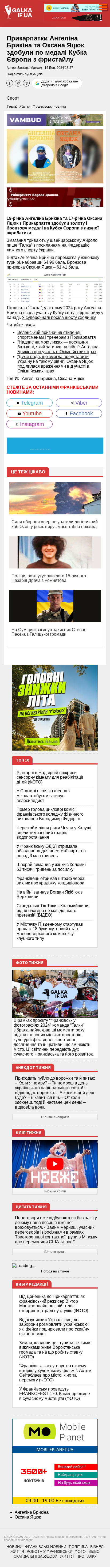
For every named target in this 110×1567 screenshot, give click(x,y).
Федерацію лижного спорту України (48, 247)
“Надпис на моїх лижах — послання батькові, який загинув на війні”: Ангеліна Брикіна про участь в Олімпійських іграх (58, 347)
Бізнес (97, 1547)
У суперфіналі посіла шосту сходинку (58, 317)
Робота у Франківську (49, 1551)
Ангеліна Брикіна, (40, 378)
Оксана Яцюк (71, 378)
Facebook (80, 413)
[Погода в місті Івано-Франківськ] (55, 1265)
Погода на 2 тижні (55, 1271)
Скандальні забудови (35, 1556)
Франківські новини (49, 106)
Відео (94, 1551)
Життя (24, 106)
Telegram (31, 403)
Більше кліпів (55, 1191)
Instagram (31, 424)
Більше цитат (55, 1252)
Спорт (13, 98)
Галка (25, 245)
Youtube (31, 413)
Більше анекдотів (55, 1117)
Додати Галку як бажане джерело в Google (59, 83)
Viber (81, 403)
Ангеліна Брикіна (32, 1512)
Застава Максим (29, 68)
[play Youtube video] (55, 1164)
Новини (14, 1547)
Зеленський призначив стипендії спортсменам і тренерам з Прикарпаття (56, 335)
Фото (80, 1551)
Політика (78, 1547)
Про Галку (86, 1556)
